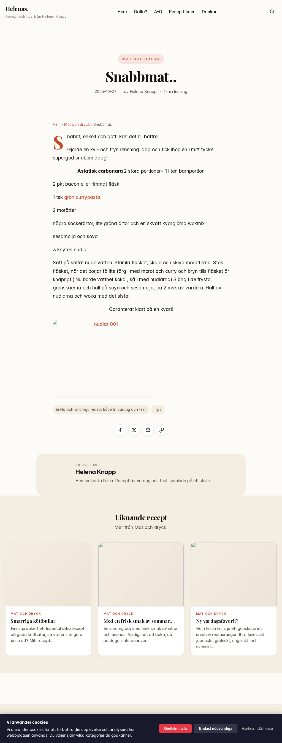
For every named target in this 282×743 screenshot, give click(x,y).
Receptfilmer (182, 11)
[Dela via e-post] (148, 430)
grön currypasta (82, 197)
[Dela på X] (134, 430)
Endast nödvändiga (215, 728)
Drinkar (209, 11)
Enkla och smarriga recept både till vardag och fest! (101, 409)
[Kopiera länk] (161, 430)
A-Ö (158, 11)
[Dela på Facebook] (120, 430)
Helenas (16, 8)
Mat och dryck (141, 59)
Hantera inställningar (257, 729)
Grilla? (140, 11)
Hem (122, 11)
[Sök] (271, 11)
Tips (157, 409)
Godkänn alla (175, 728)
